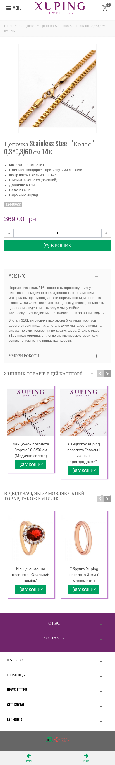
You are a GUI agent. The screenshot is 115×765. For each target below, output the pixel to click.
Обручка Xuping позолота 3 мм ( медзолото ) (84, 575)
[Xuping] (60, 8)
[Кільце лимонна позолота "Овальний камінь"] (30, 538)
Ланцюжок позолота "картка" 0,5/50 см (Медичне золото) (31, 450)
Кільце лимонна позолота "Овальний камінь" (30, 575)
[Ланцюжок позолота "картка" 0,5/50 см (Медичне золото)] (30, 412)
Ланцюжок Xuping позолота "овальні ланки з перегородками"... (83, 453)
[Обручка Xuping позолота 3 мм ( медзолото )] (83, 538)
